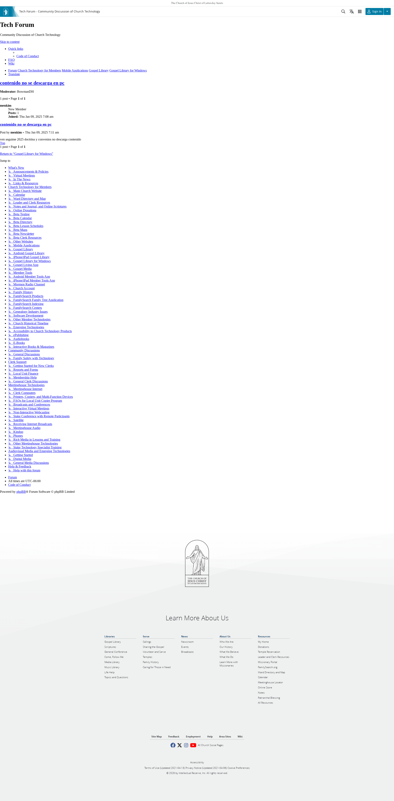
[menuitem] (27, 56)
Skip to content (9, 41)
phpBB (21, 491)
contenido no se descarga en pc (32, 83)
